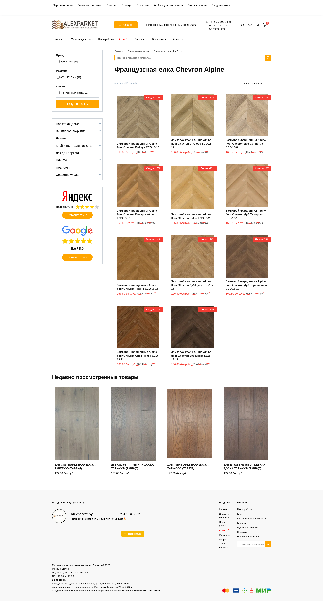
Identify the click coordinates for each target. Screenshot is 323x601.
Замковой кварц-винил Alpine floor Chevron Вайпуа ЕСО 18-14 (138, 145)
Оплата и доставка (82, 39)
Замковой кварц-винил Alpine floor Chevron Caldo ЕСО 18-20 (191, 216)
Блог (239, 514)
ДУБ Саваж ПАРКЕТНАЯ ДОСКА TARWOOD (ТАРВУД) (132, 466)
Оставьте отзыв (77, 215)
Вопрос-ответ (160, 39)
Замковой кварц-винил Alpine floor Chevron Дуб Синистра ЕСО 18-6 (246, 143)
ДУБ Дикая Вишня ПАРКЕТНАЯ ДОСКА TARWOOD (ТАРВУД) (244, 466)
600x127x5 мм (68, 77)
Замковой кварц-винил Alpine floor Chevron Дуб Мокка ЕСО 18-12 (191, 356)
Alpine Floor (66, 61)
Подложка (143, 5)
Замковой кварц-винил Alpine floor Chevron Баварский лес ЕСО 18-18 (137, 214)
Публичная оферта (247, 527)
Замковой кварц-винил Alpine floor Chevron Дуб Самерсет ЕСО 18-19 (246, 214)
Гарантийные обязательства (252, 518)
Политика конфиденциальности (249, 534)
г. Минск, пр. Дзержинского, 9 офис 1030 (171, 24)
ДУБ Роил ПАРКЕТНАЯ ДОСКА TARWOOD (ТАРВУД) (188, 466)
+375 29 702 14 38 (220, 25)
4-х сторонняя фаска (72, 92)
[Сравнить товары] (257, 25)
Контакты (178, 39)
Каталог (57, 39)
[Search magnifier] (268, 58)
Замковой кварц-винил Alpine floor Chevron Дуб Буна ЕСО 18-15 (192, 285)
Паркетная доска (63, 5)
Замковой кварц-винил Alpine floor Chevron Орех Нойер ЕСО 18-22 (137, 356)
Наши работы (106, 39)
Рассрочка (141, 39)
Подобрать (77, 104)
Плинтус (127, 5)
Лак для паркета (197, 5)
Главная (118, 51)
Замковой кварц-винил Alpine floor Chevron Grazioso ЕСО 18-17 (191, 143)
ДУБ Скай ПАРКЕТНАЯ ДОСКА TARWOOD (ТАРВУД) (75, 466)
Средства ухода (221, 5)
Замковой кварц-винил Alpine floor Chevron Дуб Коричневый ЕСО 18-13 (246, 285)
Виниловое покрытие (90, 5)
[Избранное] (250, 25)
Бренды (241, 523)
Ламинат (112, 5)
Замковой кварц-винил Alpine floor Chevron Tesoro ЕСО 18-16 (137, 287)
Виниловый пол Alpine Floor (168, 51)
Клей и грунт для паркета (168, 5)
